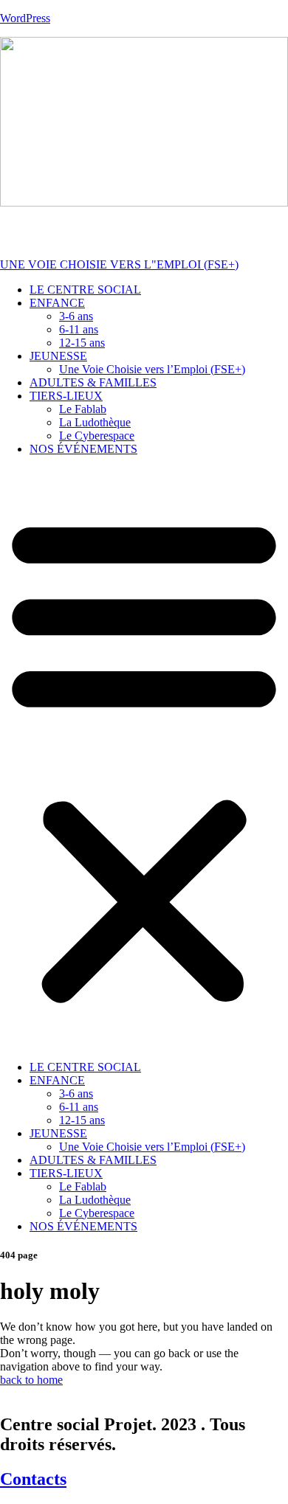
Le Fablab (82, 409)
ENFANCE (57, 303)
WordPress (25, 18)
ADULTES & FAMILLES (93, 382)
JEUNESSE (58, 356)
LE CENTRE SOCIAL (85, 289)
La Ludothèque (95, 422)
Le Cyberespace (96, 435)
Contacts (33, 1479)
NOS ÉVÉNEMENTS (83, 449)
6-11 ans (78, 329)
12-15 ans (82, 342)
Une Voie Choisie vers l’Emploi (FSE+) (152, 369)
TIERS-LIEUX (66, 395)
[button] (144, 758)
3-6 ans (76, 316)
